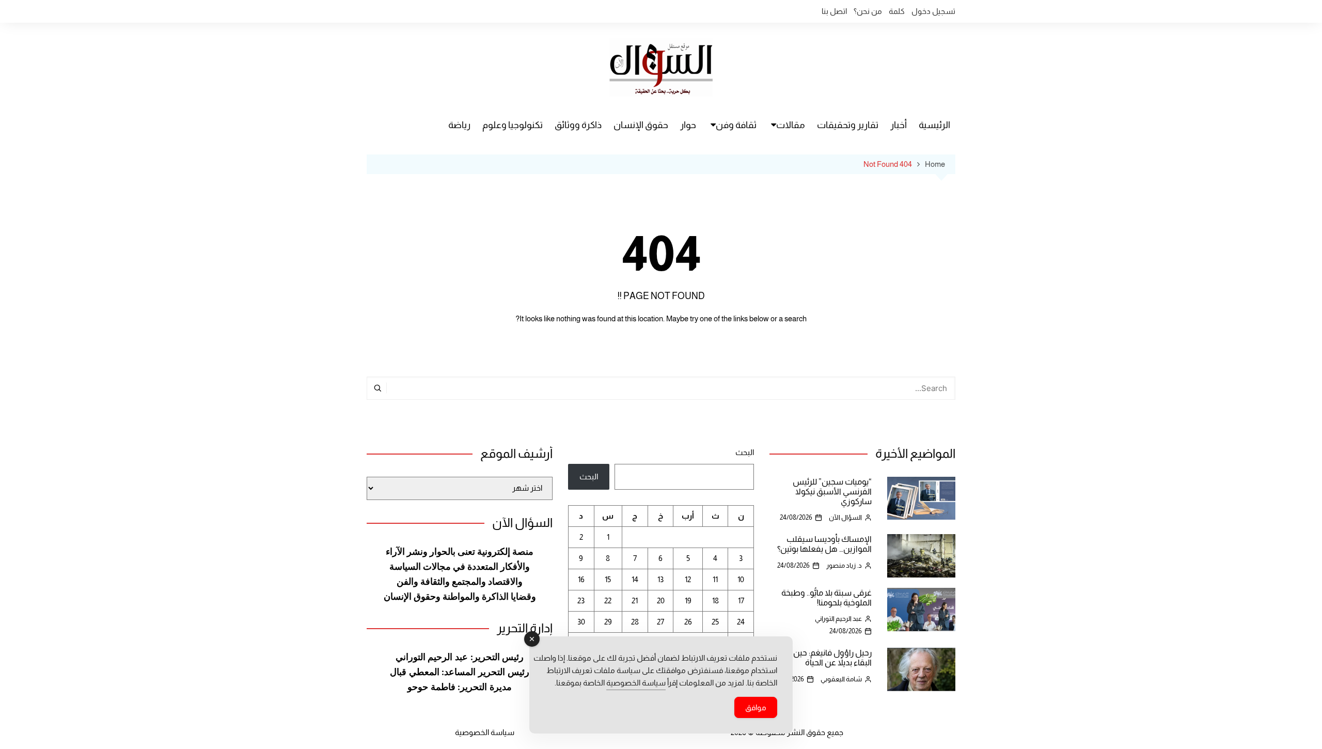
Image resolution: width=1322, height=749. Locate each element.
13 (660, 579)
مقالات (790, 125)
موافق (755, 707)
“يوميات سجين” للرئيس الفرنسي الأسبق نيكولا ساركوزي (832, 491)
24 (741, 621)
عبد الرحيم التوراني (838, 618)
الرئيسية (934, 125)
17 (741, 600)
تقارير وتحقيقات (847, 125)
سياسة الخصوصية (484, 732)
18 (715, 600)
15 (608, 579)
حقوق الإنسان (640, 125)
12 (688, 579)
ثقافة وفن (736, 125)
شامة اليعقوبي (841, 679)
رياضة (459, 125)
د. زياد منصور (844, 565)
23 (581, 600)
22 (607, 600)
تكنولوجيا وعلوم (512, 125)
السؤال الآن (845, 517)
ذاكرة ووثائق (578, 125)
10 (740, 579)
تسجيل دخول (933, 11)
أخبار (898, 125)
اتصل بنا (834, 11)
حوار (688, 125)
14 (635, 579)
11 (715, 579)
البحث (744, 452)
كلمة (897, 11)
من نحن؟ (868, 11)
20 (661, 600)
